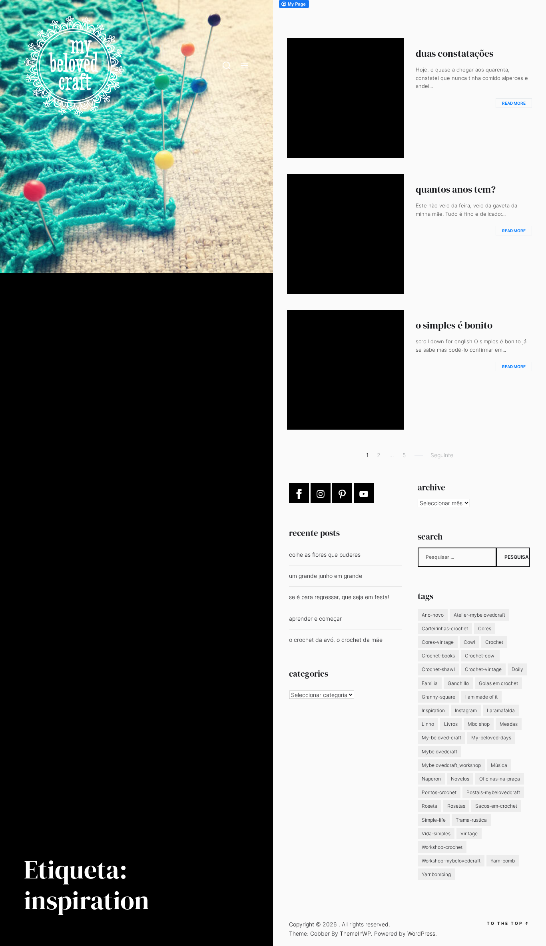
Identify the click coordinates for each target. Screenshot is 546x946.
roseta (429, 806)
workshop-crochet (442, 847)
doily (517, 669)
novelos (460, 779)
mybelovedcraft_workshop (451, 765)
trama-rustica (471, 820)
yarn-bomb (502, 861)
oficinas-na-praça (499, 779)
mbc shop (479, 724)
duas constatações (455, 53)
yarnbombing (436, 874)
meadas (509, 724)
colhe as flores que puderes (325, 554)
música (499, 765)
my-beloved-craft (441, 738)
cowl (469, 642)
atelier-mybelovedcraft (479, 615)
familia (430, 683)
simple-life (434, 820)
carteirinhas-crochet (445, 628)
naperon (431, 779)
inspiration (433, 710)
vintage (469, 833)
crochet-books (438, 656)
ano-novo (433, 615)
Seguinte (441, 455)
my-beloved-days (491, 738)
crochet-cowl (480, 656)
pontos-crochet (439, 792)
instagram (466, 710)
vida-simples (436, 833)
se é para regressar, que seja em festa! (339, 596)
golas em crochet (498, 683)
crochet (494, 642)
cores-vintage (438, 642)
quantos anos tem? (456, 189)
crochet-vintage (483, 669)
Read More (514, 103)
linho (428, 724)
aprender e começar (315, 618)
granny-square (438, 697)
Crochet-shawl (438, 669)
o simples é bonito (454, 325)
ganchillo (458, 683)
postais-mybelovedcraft (493, 792)
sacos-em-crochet (496, 806)
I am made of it (481, 697)
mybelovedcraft (439, 752)
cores (484, 628)
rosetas (456, 806)
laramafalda (501, 710)
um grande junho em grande (325, 575)
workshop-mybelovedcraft (451, 861)
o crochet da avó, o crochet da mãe (336, 639)
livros (451, 724)
